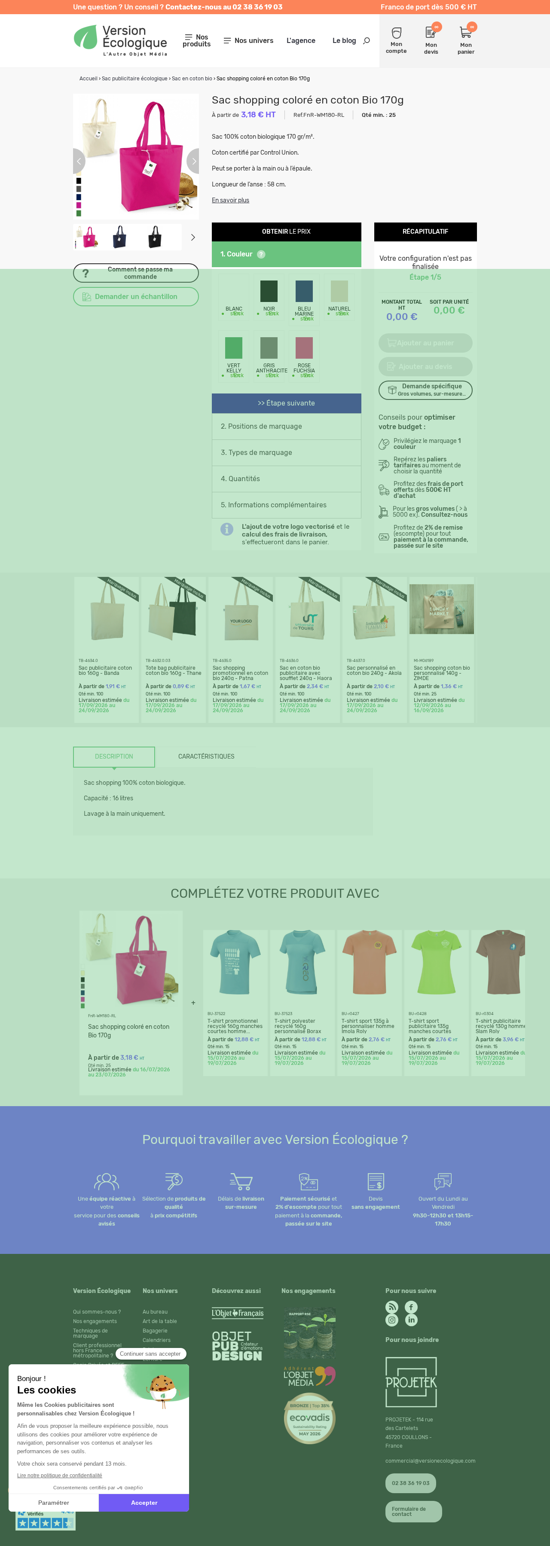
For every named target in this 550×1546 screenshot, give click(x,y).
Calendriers (157, 1340)
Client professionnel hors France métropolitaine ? (97, 1350)
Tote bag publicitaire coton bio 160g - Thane (174, 670)
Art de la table (160, 1321)
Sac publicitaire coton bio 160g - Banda (105, 670)
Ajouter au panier (425, 343)
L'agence (301, 41)
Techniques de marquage (90, 1333)
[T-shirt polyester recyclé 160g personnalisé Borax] (302, 992)
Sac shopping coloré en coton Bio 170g (128, 1031)
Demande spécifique (432, 390)
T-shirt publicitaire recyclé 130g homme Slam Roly (501, 1026)
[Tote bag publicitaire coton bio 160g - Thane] (173, 639)
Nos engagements (95, 1321)
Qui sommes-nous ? (97, 1312)
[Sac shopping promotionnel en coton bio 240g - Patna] (240, 639)
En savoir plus (230, 200)
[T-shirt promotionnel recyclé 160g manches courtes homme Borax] (235, 992)
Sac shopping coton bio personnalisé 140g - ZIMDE (442, 673)
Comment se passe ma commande (140, 273)
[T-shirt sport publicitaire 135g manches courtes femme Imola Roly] (436, 992)
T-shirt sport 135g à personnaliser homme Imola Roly (368, 1026)
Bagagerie (155, 1331)
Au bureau (155, 1312)
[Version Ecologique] (120, 54)
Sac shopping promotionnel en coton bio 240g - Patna (240, 673)
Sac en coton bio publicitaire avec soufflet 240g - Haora (306, 673)
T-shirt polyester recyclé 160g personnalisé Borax (298, 1026)
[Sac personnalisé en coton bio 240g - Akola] (374, 639)
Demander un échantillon (136, 297)
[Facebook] (411, 1305)
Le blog (344, 41)
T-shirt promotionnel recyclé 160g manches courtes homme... (235, 1026)
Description (114, 756)
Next (193, 237)
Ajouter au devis (425, 367)
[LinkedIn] (411, 1317)
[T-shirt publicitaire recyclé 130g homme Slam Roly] (503, 992)
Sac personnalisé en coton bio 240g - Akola (374, 670)
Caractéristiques (206, 756)
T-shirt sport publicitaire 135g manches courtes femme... (430, 1028)
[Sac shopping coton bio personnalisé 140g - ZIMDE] (441, 639)
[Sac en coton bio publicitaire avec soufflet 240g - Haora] (307, 639)
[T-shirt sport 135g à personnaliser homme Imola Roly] (369, 992)
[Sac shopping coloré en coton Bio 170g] (128, 1007)
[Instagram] (391, 1317)
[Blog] (391, 1305)
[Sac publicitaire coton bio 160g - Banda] (106, 639)
